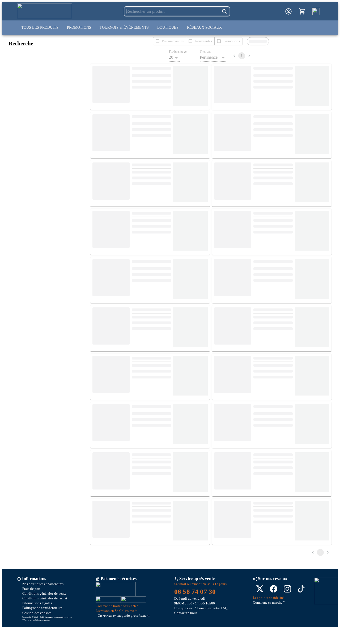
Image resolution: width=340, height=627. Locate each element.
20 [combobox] (171, 57)
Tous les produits (39, 27)
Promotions (79, 27)
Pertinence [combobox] (209, 57)
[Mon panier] (302, 11)
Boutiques (167, 27)
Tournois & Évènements (124, 27)
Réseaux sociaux (204, 27)
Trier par (205, 51)
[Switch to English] (316, 11)
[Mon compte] (288, 11)
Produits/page (177, 51)
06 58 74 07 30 (195, 591)
